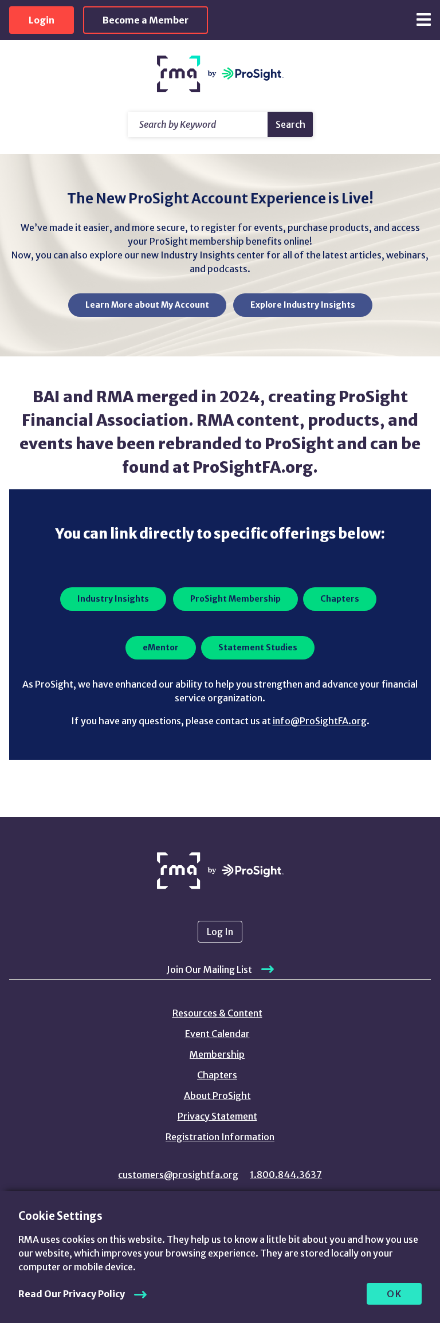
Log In (220, 931)
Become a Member (145, 20)
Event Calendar (217, 1033)
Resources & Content (217, 1013)
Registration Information (220, 1137)
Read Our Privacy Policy (71, 1294)
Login (41, 20)
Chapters (217, 1075)
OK (394, 1294)
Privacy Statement (217, 1116)
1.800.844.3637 (286, 1174)
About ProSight (217, 1095)
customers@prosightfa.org (178, 1174)
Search (290, 124)
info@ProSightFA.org (320, 721)
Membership (217, 1054)
